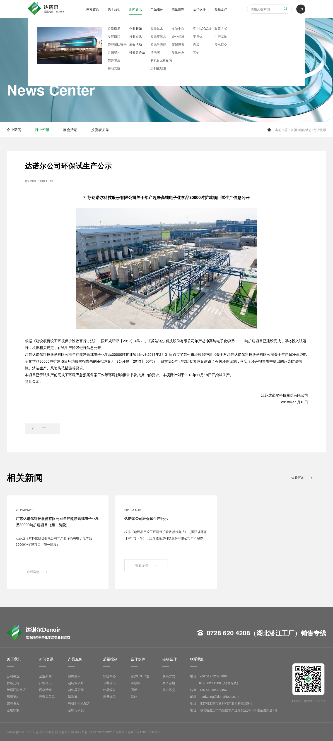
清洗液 (155, 52)
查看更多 (302, 477)
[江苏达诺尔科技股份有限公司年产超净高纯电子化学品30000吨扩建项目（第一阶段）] (33, 429)
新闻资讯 (135, 9)
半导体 (198, 36)
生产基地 (221, 36)
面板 (196, 44)
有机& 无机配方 (161, 60)
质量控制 (178, 9)
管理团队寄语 (117, 44)
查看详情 (37, 571)
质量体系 (178, 52)
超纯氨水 (156, 28)
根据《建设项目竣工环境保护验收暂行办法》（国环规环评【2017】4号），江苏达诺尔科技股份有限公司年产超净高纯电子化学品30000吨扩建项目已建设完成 (165, 538)
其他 (196, 52)
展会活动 (135, 44)
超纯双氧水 (158, 36)
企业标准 (178, 36)
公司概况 (114, 28)
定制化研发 (158, 68)
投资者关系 (137, 52)
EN (301, 9)
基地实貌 (114, 68)
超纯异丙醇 (158, 44)
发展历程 (114, 36)
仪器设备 (178, 44)
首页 (294, 129)
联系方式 (221, 28)
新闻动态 (305, 129)
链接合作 (221, 9)
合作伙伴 (199, 9)
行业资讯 (135, 36)
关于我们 (114, 9)
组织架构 (114, 52)
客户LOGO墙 (202, 28)
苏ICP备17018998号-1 (144, 731)
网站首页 (92, 9)
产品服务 (156, 9)
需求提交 (221, 44)
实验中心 (178, 28)
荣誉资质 (114, 60)
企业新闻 (135, 28)
